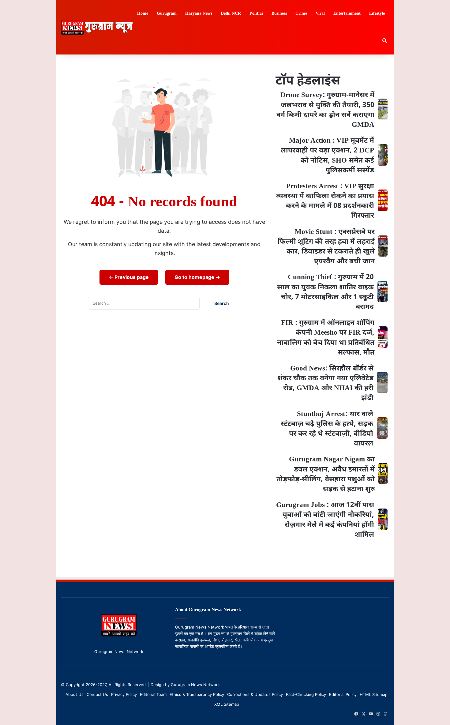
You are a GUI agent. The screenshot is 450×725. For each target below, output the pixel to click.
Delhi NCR (231, 14)
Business (279, 14)
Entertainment (347, 14)
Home (142, 14)
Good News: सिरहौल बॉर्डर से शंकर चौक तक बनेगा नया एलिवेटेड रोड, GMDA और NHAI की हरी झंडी (325, 383)
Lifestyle (377, 14)
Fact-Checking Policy (306, 694)
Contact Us (97, 694)
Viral (320, 14)
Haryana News (198, 14)
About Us (75, 694)
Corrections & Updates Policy (255, 694)
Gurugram (167, 14)
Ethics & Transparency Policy (197, 694)
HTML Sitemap (374, 694)
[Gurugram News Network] (97, 27)
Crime (301, 14)
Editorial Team (153, 694)
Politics (256, 14)
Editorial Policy (343, 694)
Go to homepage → (197, 277)
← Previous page (129, 277)
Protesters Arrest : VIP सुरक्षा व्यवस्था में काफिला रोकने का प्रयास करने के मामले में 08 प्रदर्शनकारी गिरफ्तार (325, 201)
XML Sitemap (226, 704)
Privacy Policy (124, 694)
